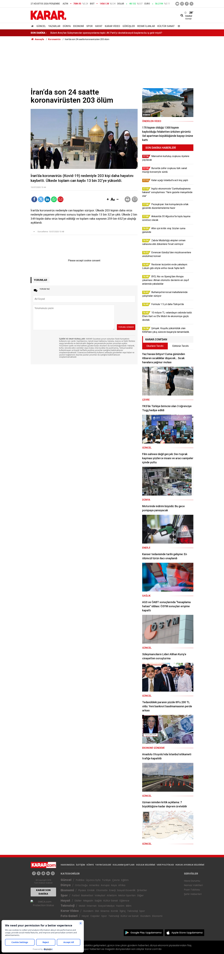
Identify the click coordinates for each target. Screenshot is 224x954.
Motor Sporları (127, 895)
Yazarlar (54, 26)
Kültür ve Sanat (130, 916)
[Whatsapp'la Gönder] (54, 199)
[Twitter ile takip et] (191, 4)
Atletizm (112, 895)
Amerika (94, 885)
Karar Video (112, 26)
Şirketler (142, 890)
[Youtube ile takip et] (177, 4)
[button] (107, 199)
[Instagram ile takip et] (53, 873)
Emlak (91, 890)
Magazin (88, 900)
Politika (80, 880)
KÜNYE (90, 864)
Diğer (140, 895)
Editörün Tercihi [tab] (180, 345)
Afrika (121, 885)
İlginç (123, 911)
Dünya (67, 26)
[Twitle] (41, 199)
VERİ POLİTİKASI (165, 864)
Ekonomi (78, 26)
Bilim (128, 906)
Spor (89, 26)
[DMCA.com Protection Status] (43, 903)
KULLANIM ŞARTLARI (123, 864)
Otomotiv (102, 890)
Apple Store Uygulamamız (187, 932)
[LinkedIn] (47, 199)
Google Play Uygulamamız (146, 932)
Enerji (112, 890)
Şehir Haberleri (193, 894)
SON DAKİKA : (39, 32)
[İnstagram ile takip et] (182, 4)
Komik (114, 911)
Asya (114, 885)
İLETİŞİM (80, 864)
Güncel (41, 26)
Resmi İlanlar (146, 26)
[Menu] (178, 26)
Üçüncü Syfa (93, 880)
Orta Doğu (81, 885)
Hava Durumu (192, 881)
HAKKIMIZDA (68, 864)
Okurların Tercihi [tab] (154, 345)
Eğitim (125, 880)
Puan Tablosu (192, 889)
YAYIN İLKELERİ (103, 864)
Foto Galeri (69, 916)
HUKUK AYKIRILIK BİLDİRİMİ (189, 864)
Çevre (116, 880)
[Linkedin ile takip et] (48, 873)
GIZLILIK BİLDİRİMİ (145, 864)
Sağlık (98, 900)
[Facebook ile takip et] (187, 4)
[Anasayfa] (33, 26)
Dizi (97, 911)
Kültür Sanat (166, 26)
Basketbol (87, 895)
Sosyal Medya (106, 906)
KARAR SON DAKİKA (43, 892)
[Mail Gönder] (60, 199)
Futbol (76, 895)
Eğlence (124, 900)
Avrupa (105, 885)
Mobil (82, 906)
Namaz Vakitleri (193, 885)
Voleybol (100, 895)
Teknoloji (68, 906)
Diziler (78, 900)
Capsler (95, 916)
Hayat (98, 26)
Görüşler (129, 26)
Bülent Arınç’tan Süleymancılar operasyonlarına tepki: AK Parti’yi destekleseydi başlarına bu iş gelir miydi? (106, 32)
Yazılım (120, 906)
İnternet (92, 906)
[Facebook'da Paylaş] (34, 199)
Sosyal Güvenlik (126, 890)
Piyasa (82, 890)
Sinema (104, 911)
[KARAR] (48, 15)
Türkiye (106, 880)
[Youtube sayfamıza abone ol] (43, 873)
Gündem (88, 911)
